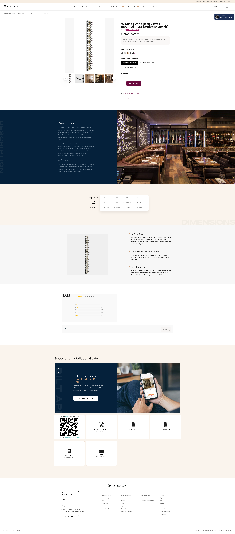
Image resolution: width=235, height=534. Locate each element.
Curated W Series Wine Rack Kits (132, 93)
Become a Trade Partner (147, 498)
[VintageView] (13, 6)
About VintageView (126, 495)
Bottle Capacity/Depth (130, 58)
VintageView (128, 98)
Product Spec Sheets (165, 511)
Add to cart (133, 83)
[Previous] (65, 78)
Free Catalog (105, 498)
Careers (123, 500)
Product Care (163, 508)
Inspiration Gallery (106, 495)
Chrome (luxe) (125, 53)
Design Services (125, 508)
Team (122, 498)
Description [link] (85, 108)
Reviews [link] (130, 108)
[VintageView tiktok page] (78, 516)
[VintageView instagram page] (75, 516)
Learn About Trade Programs (148, 495)
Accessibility (163, 514)
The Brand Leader (15, 530)
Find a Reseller (106, 508)
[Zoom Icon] (89, 45)
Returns (162, 495)
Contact (216, 6)
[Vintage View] (117, 485)
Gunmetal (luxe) (130, 53)
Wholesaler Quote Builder (147, 500)
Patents (161, 500)
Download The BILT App (86, 398)
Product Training (106, 503)
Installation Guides (164, 506)
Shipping (162, 498)
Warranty (162, 503)
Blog (103, 500)
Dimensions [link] (98, 108)
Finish (123, 49)
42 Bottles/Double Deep (147, 62)
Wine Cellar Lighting (126, 511)
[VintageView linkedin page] (65, 516)
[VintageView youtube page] (72, 516)
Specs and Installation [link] (146, 108)
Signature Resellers (126, 506)
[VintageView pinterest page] (68, 516)
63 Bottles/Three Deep (129, 67)
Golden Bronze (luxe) (128, 53)
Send (92, 499)
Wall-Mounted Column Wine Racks (12, 13)
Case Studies (105, 506)
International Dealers (165, 517)
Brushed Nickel (122, 53)
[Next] (114, 78)
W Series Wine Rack (132, 30)
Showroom (124, 503)
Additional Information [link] (115, 108)
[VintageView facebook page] (62, 516)
